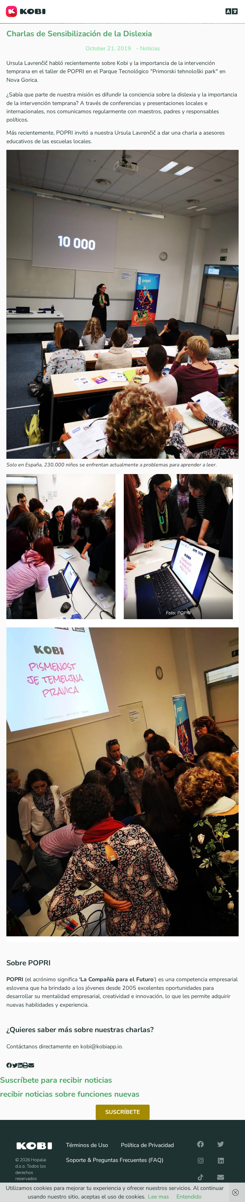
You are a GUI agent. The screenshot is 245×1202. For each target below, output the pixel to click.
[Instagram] (200, 1161)
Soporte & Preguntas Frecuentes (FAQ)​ (115, 1160)
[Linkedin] (220, 1161)
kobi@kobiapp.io (101, 1046)
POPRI (64, 132)
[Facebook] (200, 1144)
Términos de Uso (87, 1145)
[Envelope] (220, 1177)
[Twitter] (220, 1144)
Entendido (189, 1196)
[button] (231, 11)
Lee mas (158, 1196)
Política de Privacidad (147, 1145)
